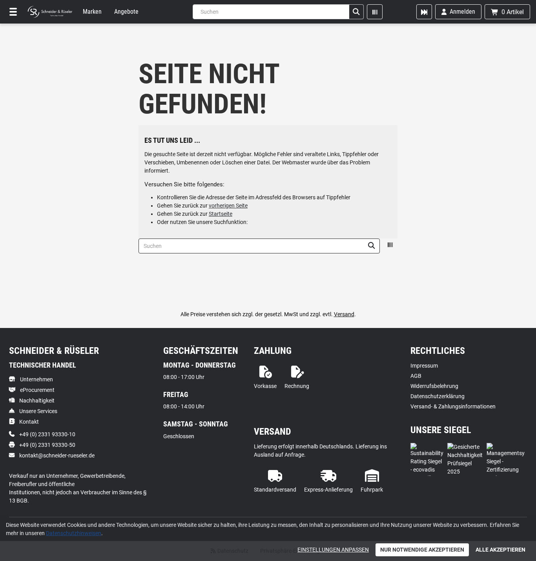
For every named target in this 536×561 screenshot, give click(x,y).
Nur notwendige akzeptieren (422, 549)
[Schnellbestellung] (424, 11)
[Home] (49, 12)
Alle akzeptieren (500, 549)
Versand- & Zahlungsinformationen (453, 406)
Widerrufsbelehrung (434, 386)
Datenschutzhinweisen (73, 533)
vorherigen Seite (228, 205)
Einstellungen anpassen (333, 549)
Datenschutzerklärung (437, 396)
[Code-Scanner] (375, 11)
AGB (415, 376)
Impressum (424, 365)
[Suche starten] (356, 12)
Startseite (220, 214)
